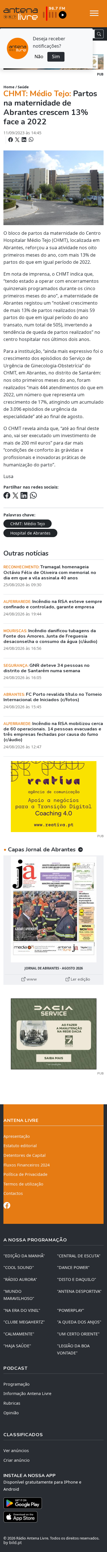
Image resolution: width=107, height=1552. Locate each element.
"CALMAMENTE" (18, 1334)
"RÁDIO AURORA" (20, 1279)
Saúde (23, 86)
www (31, 979)
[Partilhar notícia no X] (18, 140)
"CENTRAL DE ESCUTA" (78, 1255)
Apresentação (16, 1136)
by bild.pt (12, 1542)
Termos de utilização (23, 1184)
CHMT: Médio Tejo (27, 523)
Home (9, 86)
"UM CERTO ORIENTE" (78, 1334)
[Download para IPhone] (53, 1516)
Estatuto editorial (20, 1145)
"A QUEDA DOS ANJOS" (79, 1322)
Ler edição (80, 979)
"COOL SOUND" (18, 1267)
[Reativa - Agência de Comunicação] (53, 796)
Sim (56, 56)
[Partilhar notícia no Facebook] (11, 140)
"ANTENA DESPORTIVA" (79, 1291)
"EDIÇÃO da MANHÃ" (24, 1255)
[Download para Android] (50, 1503)
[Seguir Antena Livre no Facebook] (6, 1206)
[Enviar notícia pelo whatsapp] (30, 140)
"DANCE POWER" (73, 1267)
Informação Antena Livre (27, 1393)
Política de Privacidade (25, 1174)
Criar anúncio (16, 1460)
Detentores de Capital (24, 1155)
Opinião (11, 1412)
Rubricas (11, 1403)
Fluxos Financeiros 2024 (26, 1165)
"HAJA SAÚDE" (17, 1345)
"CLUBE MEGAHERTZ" (24, 1322)
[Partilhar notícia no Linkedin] (24, 140)
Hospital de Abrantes (30, 533)
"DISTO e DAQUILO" (76, 1279)
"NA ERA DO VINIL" (21, 1310)
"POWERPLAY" (70, 1310)
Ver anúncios (16, 1450)
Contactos (13, 1193)
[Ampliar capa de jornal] (53, 909)
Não (39, 56)
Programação (16, 1384)
